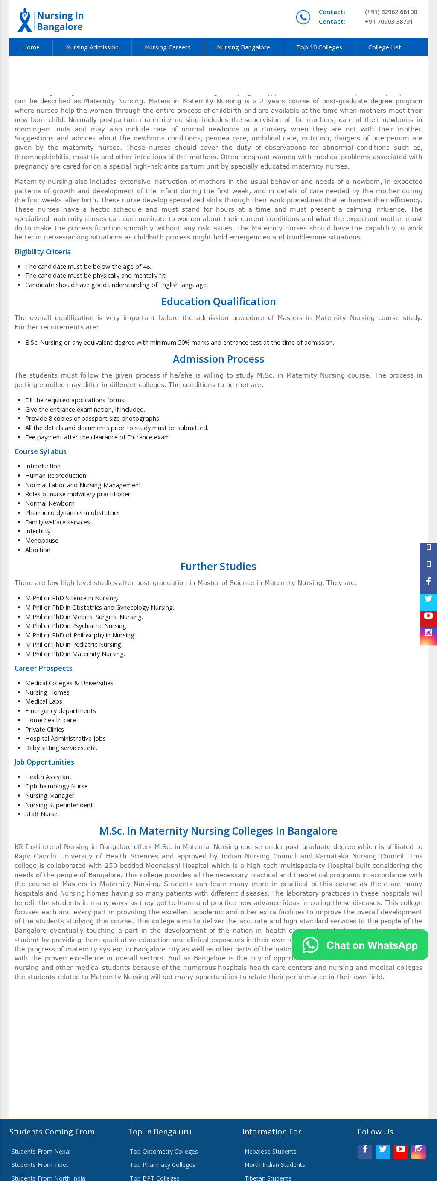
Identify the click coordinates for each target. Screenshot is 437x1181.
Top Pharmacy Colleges (162, 1165)
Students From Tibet (40, 1165)
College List (384, 47)
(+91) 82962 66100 (368, 12)
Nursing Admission (92, 47)
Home (31, 47)
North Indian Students (275, 1165)
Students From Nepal (41, 1151)
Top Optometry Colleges (164, 1151)
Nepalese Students (271, 1151)
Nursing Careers (168, 47)
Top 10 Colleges (319, 47)
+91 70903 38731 (366, 21)
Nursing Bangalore (243, 47)
